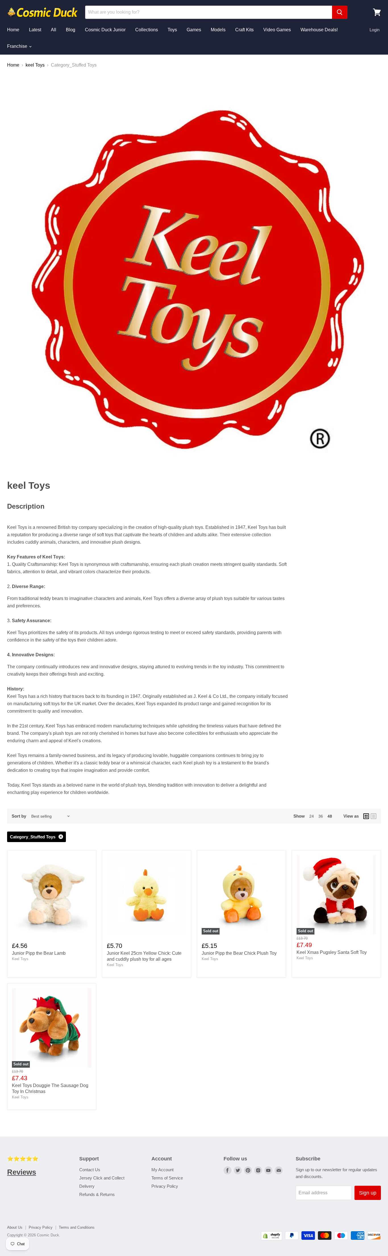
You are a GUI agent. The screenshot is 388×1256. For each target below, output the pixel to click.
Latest (35, 29)
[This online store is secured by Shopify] (271, 1238)
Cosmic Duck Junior (105, 29)
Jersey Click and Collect (101, 1177)
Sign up (367, 1193)
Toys (172, 29)
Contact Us (89, 1169)
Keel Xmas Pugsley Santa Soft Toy (332, 952)
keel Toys (35, 65)
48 (329, 816)
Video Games (277, 29)
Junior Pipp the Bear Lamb (39, 953)
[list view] (373, 816)
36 (320, 816)
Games (194, 29)
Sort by (19, 816)
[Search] (339, 12)
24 (311, 816)
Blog (70, 29)
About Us (14, 1227)
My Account (162, 1169)
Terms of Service (167, 1177)
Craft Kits (244, 29)
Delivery (87, 1186)
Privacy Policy (164, 1186)
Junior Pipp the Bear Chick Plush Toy (239, 953)
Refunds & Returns (97, 1194)
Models (218, 29)
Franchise (17, 46)
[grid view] (366, 816)
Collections (146, 29)
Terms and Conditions (77, 1227)
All (53, 29)
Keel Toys (20, 959)
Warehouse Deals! (319, 29)
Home (13, 29)
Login (374, 29)
